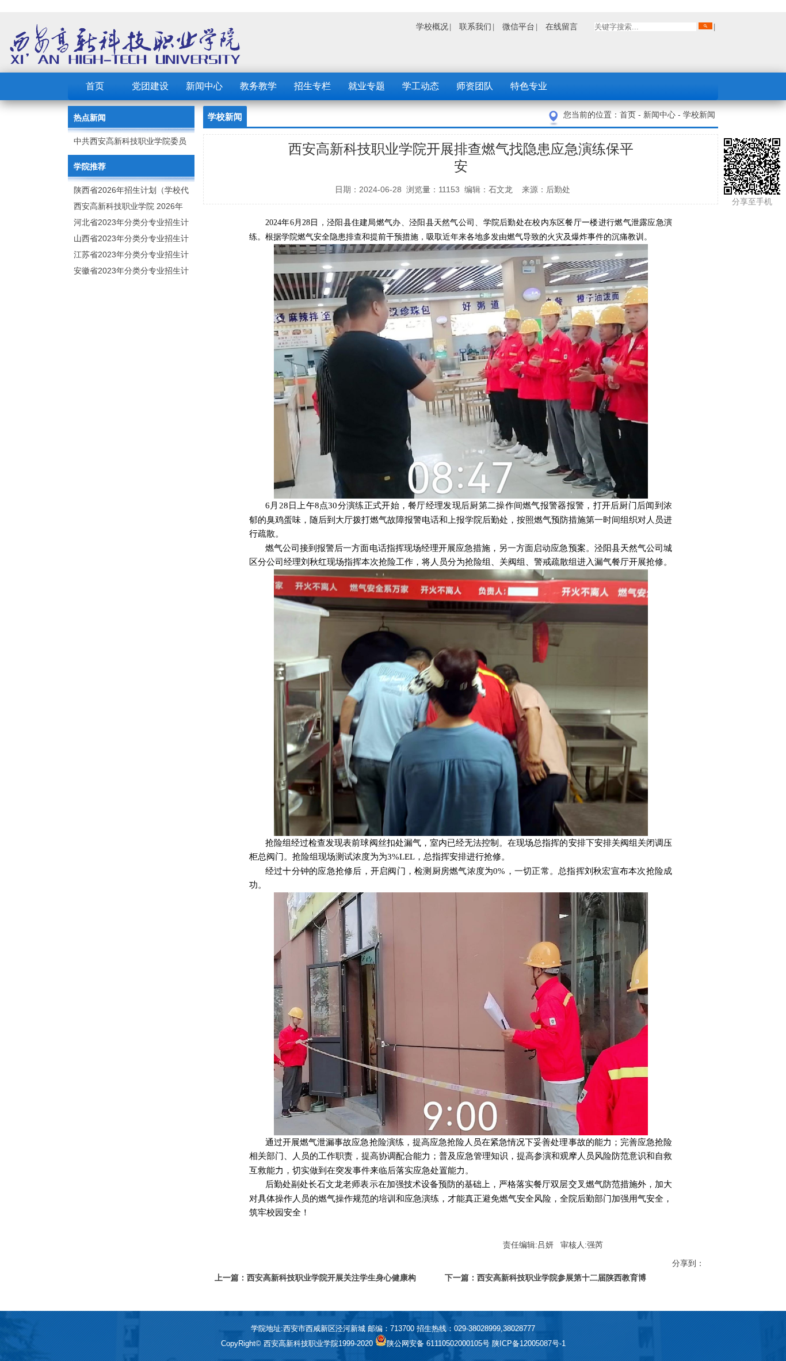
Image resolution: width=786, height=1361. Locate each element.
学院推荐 (90, 166)
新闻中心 (204, 86)
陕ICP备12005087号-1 (529, 1343)
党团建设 (150, 86)
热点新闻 (90, 117)
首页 (95, 86)
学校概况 (432, 26)
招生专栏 (312, 86)
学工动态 (420, 86)
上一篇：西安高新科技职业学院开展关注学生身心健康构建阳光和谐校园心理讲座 (315, 1279)
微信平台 (518, 26)
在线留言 (561, 26)
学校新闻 (699, 114)
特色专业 (528, 86)
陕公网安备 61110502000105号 (439, 1343)
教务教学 (258, 86)
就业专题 (366, 86)
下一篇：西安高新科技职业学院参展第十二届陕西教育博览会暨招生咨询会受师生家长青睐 (545, 1279)
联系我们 (475, 26)
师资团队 (474, 86)
